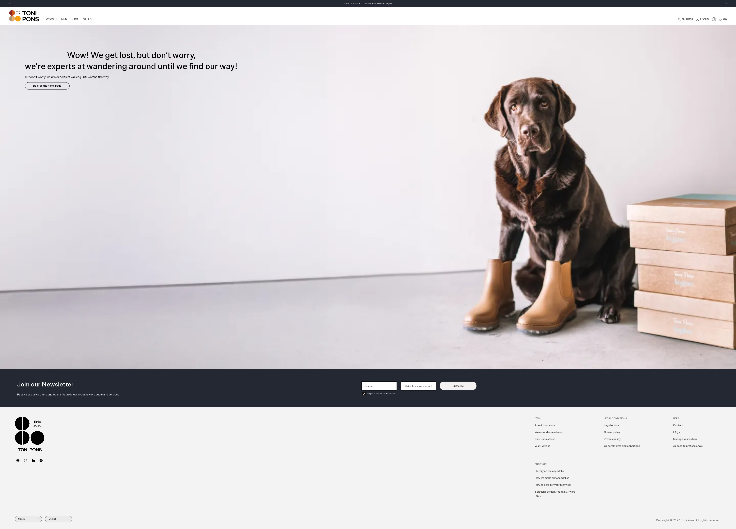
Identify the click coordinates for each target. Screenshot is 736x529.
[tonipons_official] (26, 460)
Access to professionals (688, 446)
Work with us (542, 446)
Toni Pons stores (545, 439)
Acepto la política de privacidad (381, 393)
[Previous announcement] (10, 3)
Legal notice (611, 425)
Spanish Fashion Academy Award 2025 (555, 494)
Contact (678, 425)
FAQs (676, 432)
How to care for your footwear (553, 484)
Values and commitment (549, 432)
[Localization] (714, 19)
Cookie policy (612, 432)
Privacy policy (612, 439)
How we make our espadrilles (552, 478)
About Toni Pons (545, 425)
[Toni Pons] (24, 15)
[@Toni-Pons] (18, 460)
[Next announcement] (726, 3)
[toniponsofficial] (41, 460)
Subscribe (458, 386)
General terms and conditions (622, 446)
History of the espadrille (549, 471)
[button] (685, 19)
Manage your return (685, 439)
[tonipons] (33, 460)
